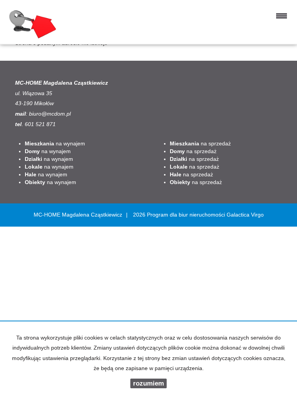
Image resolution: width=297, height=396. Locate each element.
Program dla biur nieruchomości (187, 215)
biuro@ (38, 114)
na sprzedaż (200, 143)
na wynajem (55, 143)
